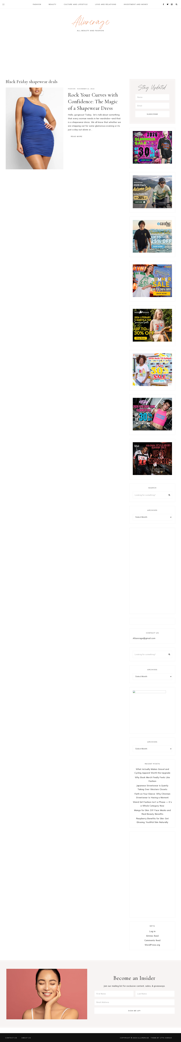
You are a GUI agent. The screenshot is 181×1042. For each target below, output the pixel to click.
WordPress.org (152, 945)
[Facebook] (164, 1)
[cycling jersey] (152, 207)
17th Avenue (166, 1038)
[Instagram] (172, 1)
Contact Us (11, 1038)
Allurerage (90, 23)
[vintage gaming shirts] (152, 474)
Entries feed (152, 936)
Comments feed (152, 940)
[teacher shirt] (152, 385)
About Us (26, 1038)
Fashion (72, 89)
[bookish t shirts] (152, 341)
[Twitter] (168, 1)
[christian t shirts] (152, 252)
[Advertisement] (90, 56)
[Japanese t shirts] (152, 296)
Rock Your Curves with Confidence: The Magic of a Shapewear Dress (93, 101)
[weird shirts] (152, 163)
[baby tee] (152, 429)
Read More (76, 136)
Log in (152, 931)
